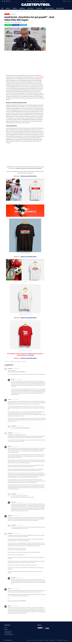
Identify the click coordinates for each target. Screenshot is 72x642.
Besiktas (15, 8)
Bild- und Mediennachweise (8, 634)
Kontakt (5, 627)
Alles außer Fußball (36, 1)
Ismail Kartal (24, 361)
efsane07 (9, 446)
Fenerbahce (22, 8)
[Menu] (2, 8)
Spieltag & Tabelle (29, 1)
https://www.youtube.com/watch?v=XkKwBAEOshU (17, 600)
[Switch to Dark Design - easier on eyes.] (68, 1)
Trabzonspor (39, 8)
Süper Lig (8, 8)
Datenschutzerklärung (8, 631)
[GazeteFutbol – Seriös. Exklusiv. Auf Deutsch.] (36, 4)
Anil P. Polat (8, 22)
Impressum (6, 629)
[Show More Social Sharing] (28, 25)
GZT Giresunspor (12, 361)
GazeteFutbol (66, 640)
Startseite (5, 11)
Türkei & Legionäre (49, 8)
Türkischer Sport (60, 8)
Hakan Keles (19, 361)
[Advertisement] (25, 155)
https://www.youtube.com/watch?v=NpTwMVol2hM (20, 427)
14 (12, 22)
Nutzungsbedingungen (8, 632)
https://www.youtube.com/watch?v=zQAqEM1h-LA (17, 371)
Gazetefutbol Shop (43, 1)
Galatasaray (30, 8)
